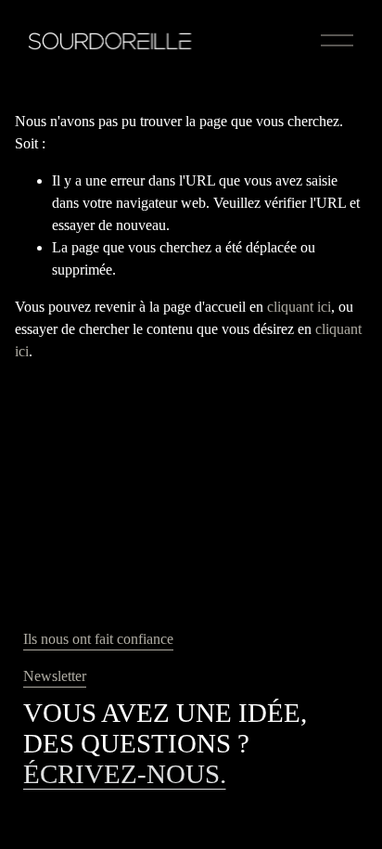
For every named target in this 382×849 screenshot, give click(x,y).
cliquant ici (299, 307)
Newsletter (54, 676)
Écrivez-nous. (124, 774)
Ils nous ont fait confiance (98, 639)
